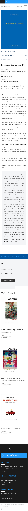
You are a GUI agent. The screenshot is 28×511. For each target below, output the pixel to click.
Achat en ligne (5, 59)
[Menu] (25, 6)
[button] (11, 5)
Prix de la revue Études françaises (13, 72)
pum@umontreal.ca (7, 498)
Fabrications (10, 427)
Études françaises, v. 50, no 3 (13, 379)
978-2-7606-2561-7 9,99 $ (16, 88)
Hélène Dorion (6, 76)
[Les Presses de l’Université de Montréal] (5, 6)
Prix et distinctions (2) (7, 55)
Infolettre (19, 6)
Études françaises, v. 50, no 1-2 (13, 331)
